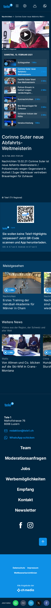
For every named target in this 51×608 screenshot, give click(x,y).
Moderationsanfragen (25, 458)
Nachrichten (7, 17)
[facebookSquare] (21, 525)
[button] (23, 603)
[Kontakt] (45, 6)
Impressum (32, 568)
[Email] (31, 603)
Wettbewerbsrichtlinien (25, 573)
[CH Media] (25, 589)
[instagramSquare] (30, 525)
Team (25, 447)
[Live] (25, 6)
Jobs (25, 468)
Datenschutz (19, 568)
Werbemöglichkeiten (25, 479)
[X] (39, 603)
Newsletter (25, 510)
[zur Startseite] (7, 6)
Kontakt (25, 499)
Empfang (25, 489)
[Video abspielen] (25, 34)
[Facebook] (46, 603)
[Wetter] (35, 6)
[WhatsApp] (15, 603)
